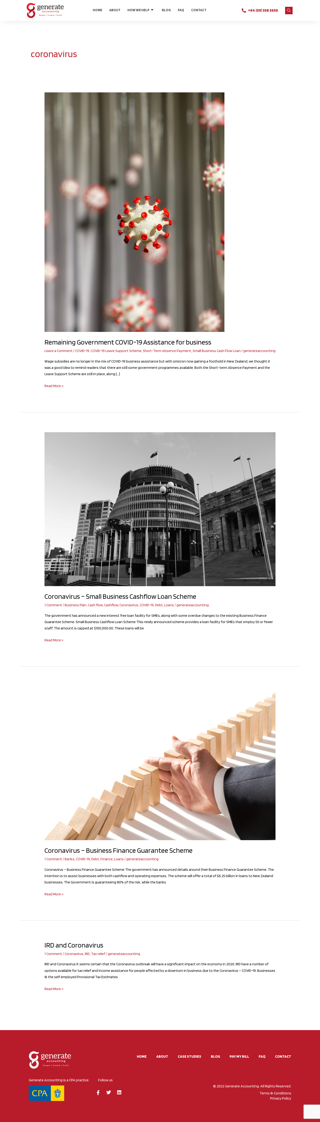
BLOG (166, 10)
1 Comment (53, 605)
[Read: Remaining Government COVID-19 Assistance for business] (134, 212)
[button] (289, 10)
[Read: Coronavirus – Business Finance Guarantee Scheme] (160, 763)
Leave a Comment (59, 351)
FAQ (181, 10)
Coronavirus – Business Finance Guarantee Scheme (119, 850)
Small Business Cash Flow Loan (217, 351)
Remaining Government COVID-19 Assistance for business (128, 342)
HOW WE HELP (138, 10)
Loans (169, 605)
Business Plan (75, 605)
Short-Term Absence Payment (167, 351)
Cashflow (111, 605)
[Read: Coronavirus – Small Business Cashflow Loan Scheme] (160, 509)
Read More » (54, 385)
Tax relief (98, 953)
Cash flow (95, 605)
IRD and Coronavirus (74, 945)
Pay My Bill (239, 1056)
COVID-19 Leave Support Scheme (116, 351)
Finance (106, 859)
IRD (87, 953)
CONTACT (198, 10)
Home (97, 10)
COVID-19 (82, 351)
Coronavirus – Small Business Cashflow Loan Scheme (120, 596)
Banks (69, 859)
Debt (159, 605)
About (114, 10)
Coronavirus (128, 605)
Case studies (189, 1056)
